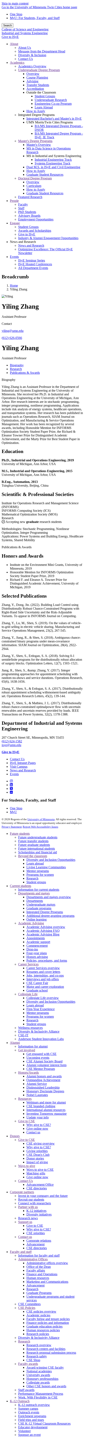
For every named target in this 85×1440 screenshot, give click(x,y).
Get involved (26, 1050)
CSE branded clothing (40, 1106)
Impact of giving (37, 1162)
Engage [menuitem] (15, 223)
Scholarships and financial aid (37, 852)
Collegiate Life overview (42, 998)
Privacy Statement (12, 826)
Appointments (35, 938)
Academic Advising (31, 923)
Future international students (36, 848)
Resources (25, 1098)
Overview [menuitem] (32, 74)
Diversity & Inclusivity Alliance (38, 1031)
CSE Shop (33, 1360)
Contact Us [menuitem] (25, 59)
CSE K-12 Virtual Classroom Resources (44, 1423)
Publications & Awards (17, 547)
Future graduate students (34, 845)
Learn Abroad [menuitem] (44, 107)
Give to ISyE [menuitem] (26, 234)
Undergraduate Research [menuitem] (51, 100)
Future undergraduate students (37, 837)
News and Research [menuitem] (31, 245)
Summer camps (28, 1408)
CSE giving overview (40, 1143)
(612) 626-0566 (12, 338)
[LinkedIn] (11, 785)
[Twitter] (11, 788)
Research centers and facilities (45, 1349)
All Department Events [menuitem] (33, 268)
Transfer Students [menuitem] (37, 85)
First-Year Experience (40, 1009)
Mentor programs (37, 871)
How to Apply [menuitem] (35, 111)
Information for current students (38, 889)
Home (14, 285)
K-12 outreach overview (34, 1405)
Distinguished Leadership (43, 1087)
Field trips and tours (31, 1420)
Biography (8, 379)
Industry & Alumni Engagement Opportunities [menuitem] (48, 238)
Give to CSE (26, 1121)
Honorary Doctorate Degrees (45, 1091)
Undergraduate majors (40, 904)
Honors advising (37, 957)
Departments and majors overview (48, 897)
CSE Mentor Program (40, 1069)
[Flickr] (11, 792)
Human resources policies (43, 1330)
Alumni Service (36, 1083)
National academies (39, 1371)
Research (8, 518)
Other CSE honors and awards (46, 1386)
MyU (13, 812)
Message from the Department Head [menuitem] (41, 51)
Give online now (37, 1128)
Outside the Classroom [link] (41, 92)
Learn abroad (35, 863)
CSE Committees (29, 1304)
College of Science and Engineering (25, 29)
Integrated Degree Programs (44, 912)
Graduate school (37, 990)
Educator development (32, 1427)
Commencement (37, 945)
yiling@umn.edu (13, 331)
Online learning (36, 919)
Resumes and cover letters (43, 971)
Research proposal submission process (51, 1352)
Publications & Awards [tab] (25, 372)
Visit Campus (18, 766)
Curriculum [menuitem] (33, 186)
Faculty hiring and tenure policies (48, 1319)
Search (7, 25)
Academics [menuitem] (17, 62)
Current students (20, 886)
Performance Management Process (40, 1393)
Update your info (37, 1117)
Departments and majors (34, 893)
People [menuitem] (14, 200)
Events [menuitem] (14, 256)
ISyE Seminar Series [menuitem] (31, 260)
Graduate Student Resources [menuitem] (44, 174)
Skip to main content (15, 3)
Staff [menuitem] (21, 208)
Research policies (37, 1334)
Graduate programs (38, 908)
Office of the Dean (38, 1266)
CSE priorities (35, 1233)
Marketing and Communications (47, 1281)
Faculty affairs (35, 1270)
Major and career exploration (45, 986)
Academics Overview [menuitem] (32, 66)
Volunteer (24, 1431)
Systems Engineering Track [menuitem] (52, 163)
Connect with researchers (34, 1203)
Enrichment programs (32, 1416)
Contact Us (17, 759)
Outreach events (28, 1412)
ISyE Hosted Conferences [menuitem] (35, 264)
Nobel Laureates (37, 1095)
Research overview (38, 1345)
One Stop (16, 14)
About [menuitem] (14, 44)
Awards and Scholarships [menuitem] (34, 230)
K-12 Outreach (20, 1401)
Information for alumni (33, 1046)
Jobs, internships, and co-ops (45, 975)
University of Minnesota (41, 819)
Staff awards (26, 1390)
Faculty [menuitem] (23, 204)
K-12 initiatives (36, 1210)
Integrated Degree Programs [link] (36, 115)
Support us (25, 1222)
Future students (20, 833)
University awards (38, 1375)
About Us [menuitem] (24, 47)
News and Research (23, 770)
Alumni (15, 1042)
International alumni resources (45, 1110)
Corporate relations (38, 1240)
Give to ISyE (10, 37)
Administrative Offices (33, 1259)
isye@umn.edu (11, 745)
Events (14, 774)
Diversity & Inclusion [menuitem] (32, 55)
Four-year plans (36, 953)
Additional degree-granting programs (50, 915)
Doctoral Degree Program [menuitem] (35, 178)
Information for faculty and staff (39, 1255)
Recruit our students (31, 1199)
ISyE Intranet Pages (23, 763)
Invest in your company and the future (43, 1196)
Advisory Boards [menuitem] (29, 215)
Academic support (38, 942)
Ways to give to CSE (40, 1169)
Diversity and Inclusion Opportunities (50, 859)
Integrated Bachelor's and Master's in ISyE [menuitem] (54, 118)
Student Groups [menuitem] (45, 96)
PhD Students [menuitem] (27, 212)
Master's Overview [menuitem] (38, 144)
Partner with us (28, 1207)
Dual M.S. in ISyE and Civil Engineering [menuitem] (53, 167)
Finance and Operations (41, 1274)
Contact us (33, 1132)
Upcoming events (37, 1057)
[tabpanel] (42, 447)
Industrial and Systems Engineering (25, 33)
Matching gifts (35, 1173)
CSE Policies (26, 1308)
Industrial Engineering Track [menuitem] (53, 159)
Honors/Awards (28, 1072)
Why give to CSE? (38, 1125)
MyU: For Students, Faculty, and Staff (35, 18)
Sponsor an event (29, 1434)
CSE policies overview (41, 1311)
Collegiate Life (28, 994)
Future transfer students (33, 841)
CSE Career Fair (37, 983)
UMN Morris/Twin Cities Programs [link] (49, 122)
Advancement (35, 1244)
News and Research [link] (23, 242)
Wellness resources (30, 1027)
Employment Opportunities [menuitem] (35, 219)
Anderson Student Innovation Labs (41, 1039)
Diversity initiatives (39, 1214)
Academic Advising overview (45, 927)
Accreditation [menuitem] (35, 88)
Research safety (36, 1356)
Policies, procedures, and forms (46, 960)
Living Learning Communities (46, 867)
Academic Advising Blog (42, 934)
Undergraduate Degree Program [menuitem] (39, 70)
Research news (28, 1218)
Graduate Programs (39, 1293)
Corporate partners (22, 1192)
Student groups (36, 882)
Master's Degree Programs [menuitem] (35, 141)
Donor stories (35, 1158)
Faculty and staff (21, 1252)
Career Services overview (43, 968)
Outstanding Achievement (43, 1080)
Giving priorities (37, 1151)
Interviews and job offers (42, 979)
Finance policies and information (47, 1322)
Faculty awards (28, 1364)
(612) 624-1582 (12, 741)
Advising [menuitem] (32, 81)
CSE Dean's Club (38, 1154)
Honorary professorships (42, 1378)
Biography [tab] (17, 365)
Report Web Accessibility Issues (40, 826)
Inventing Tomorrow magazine (46, 1113)
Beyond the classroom (32, 856)
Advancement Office (40, 1184)
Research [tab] (16, 369)
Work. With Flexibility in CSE (38, 1397)
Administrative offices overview (47, 1263)
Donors (15, 1136)
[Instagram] (11, 781)
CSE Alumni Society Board (44, 1061)
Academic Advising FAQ (43, 930)
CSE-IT (23, 1035)
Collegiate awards (38, 1382)
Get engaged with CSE (41, 1054)
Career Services (28, 964)
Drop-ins (32, 949)
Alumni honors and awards (44, 1076)
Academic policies (38, 1315)
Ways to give (26, 1166)
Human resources (37, 1278)
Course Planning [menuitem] (37, 77)
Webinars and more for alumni (46, 1102)
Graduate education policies (44, 1326)
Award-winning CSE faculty (45, 1367)
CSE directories (36, 1188)
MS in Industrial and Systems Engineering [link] (53, 156)
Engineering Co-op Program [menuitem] (53, 103)
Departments (34, 901)
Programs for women (40, 874)
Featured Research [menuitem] (30, 197)
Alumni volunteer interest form (46, 1065)
